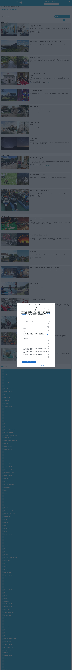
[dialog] (36, 335)
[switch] (48, 323)
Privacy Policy (41, 365)
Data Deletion (30, 365)
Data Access (36, 365)
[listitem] (36, 321)
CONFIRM (29, 361)
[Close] (53, 305)
